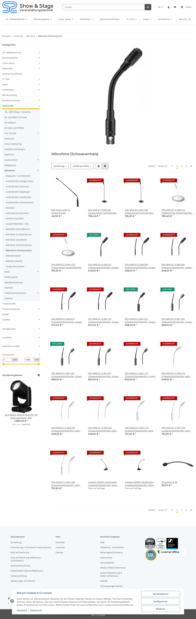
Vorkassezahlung (19, 576)
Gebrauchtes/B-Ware (12, 73)
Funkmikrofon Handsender (18, 197)
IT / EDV (6, 79)
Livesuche (60, 547)
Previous (9, 405)
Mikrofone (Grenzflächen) (18, 229)
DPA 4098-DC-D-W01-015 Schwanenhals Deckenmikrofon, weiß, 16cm (66, 266)
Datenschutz (106, 557)
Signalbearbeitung (13, 282)
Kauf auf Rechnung (20, 552)
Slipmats (9, 287)
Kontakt (104, 581)
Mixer (7, 271)
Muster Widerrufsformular (113, 567)
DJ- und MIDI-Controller (16, 117)
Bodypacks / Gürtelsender (18, 175)
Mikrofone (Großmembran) (18, 234)
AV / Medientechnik (11, 52)
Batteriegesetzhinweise (111, 552)
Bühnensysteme (10, 57)
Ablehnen (160, 609)
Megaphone (10, 165)
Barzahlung (16, 542)
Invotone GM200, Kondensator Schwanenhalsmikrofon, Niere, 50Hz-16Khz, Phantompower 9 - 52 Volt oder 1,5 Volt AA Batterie (103, 484)
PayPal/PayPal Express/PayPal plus (27, 570)
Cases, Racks (8, 63)
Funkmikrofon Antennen (17, 186)
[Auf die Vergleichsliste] (71, 181)
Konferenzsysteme (15, 218)
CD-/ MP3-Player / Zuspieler (18, 112)
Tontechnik (7, 105)
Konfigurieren (160, 601)
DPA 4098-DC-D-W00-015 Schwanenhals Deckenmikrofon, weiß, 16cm (177, 211)
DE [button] (159, 7)
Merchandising (9, 95)
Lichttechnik (8, 89)
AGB (102, 542)
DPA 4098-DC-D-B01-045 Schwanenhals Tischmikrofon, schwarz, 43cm (139, 211)
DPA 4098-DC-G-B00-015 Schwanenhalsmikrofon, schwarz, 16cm (104, 266)
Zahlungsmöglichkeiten (111, 586)
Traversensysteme (11, 309)
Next (32, 405)
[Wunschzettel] (175, 7)
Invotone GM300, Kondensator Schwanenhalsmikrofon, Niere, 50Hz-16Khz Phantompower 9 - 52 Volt (139, 484)
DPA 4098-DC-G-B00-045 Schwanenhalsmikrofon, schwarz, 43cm (177, 266)
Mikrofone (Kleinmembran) (19, 245)
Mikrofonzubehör (14, 261)
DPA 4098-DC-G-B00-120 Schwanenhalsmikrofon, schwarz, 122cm (104, 320)
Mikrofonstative (13, 255)
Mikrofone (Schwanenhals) (19, 250)
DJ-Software (10, 122)
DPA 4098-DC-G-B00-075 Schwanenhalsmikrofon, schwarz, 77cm (67, 320)
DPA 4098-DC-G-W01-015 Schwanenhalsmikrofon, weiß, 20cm (139, 429)
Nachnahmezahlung (20, 565)
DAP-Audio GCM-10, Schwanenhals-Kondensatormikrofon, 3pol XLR (66, 211)
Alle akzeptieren (160, 594)
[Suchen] (148, 7)
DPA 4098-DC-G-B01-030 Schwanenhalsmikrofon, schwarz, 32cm (177, 320)
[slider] (3, 364)
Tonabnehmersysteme (15, 293)
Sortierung (59, 166)
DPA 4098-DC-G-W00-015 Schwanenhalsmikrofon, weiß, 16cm (176, 375)
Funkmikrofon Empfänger (18, 191)
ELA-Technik (10, 133)
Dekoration (7, 68)
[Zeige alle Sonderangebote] (39, 375)
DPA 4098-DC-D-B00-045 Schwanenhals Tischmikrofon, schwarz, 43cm (102, 211)
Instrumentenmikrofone (17, 213)
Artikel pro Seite (81, 166)
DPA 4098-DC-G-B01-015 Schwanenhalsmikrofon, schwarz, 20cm (141, 320)
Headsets (10, 207)
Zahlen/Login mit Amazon (23, 581)
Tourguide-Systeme (15, 266)
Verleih (5, 314)
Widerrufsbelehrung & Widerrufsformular (111, 574)
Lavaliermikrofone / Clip (17, 223)
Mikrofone (10, 170)
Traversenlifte (9, 303)
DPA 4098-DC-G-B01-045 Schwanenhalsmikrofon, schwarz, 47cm (67, 375)
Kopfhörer (9, 154)
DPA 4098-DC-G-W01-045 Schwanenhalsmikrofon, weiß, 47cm (65, 484)
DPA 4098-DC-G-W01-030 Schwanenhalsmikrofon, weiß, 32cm (176, 429)
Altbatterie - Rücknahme (112, 547)
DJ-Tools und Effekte (14, 128)
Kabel (5, 84)
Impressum (22, 610)
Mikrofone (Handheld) (16, 239)
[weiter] (191, 166)
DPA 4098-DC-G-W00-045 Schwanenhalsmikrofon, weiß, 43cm (102, 429)
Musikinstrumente (11, 100)
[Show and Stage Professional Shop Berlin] (27, 7)
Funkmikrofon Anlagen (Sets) (19, 181)
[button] (168, 7)
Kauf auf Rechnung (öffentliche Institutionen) (26, 559)
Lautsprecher (11, 159)
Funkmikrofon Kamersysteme (20, 202)
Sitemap (59, 552)
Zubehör (9, 298)
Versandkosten (107, 562)
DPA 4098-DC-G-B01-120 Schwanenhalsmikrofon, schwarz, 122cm (141, 375)
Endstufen (9, 138)
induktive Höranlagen (15, 149)
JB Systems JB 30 (169, 482)
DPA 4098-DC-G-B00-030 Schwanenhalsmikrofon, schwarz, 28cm (141, 266)
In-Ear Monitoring (13, 144)
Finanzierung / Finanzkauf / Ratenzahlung (31, 547)
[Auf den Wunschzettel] (78, 181)
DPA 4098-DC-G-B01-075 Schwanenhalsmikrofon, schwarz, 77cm (104, 375)
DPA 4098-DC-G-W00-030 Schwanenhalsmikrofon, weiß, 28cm (65, 429)
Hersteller (60, 542)
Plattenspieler (11, 277)
